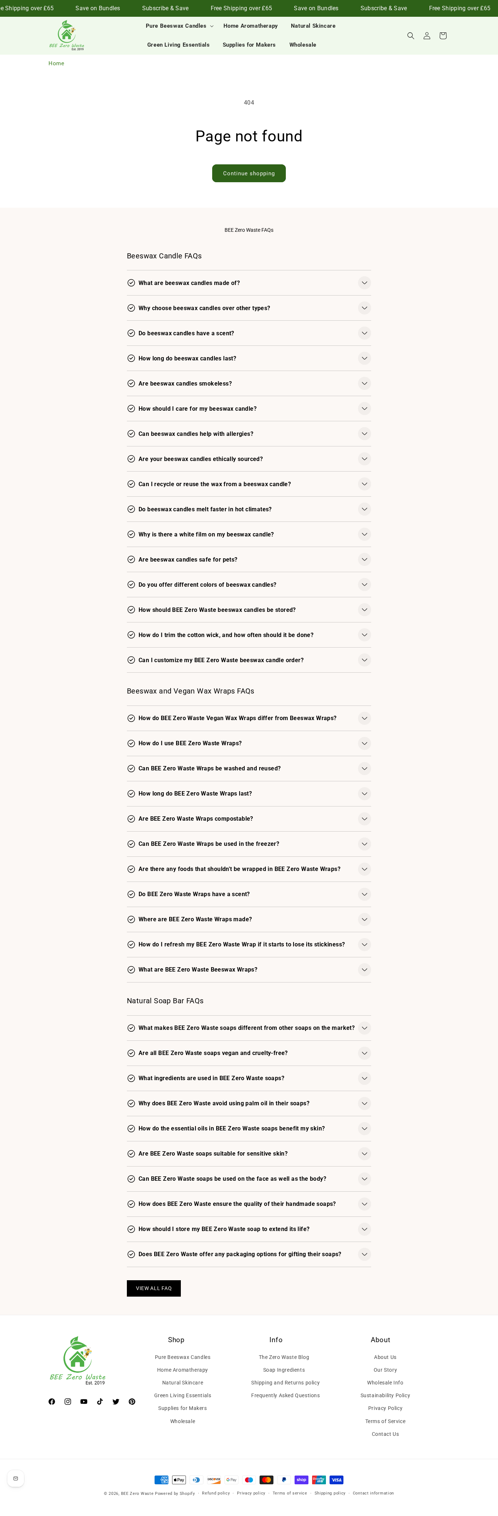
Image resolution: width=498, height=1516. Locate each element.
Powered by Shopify (175, 1493)
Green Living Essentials (182, 1395)
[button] (178, 26)
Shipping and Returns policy (285, 1383)
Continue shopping (249, 173)
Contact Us (385, 1434)
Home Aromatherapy (182, 1370)
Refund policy (216, 1493)
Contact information (373, 1493)
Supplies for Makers (182, 1408)
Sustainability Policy (386, 1395)
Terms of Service (385, 1421)
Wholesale (182, 1421)
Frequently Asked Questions (285, 1395)
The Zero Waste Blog (284, 1357)
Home (56, 63)
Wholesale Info (385, 1383)
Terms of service (290, 1493)
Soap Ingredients (284, 1370)
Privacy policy (251, 1493)
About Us (385, 1357)
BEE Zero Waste (137, 1493)
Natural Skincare (182, 1383)
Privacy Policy (385, 1408)
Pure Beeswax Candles (183, 1357)
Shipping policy (330, 1493)
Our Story (385, 1370)
